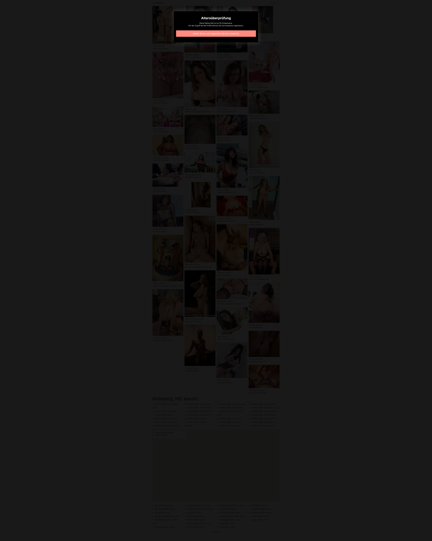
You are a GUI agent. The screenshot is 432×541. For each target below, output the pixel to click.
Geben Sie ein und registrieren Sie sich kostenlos (216, 33)
